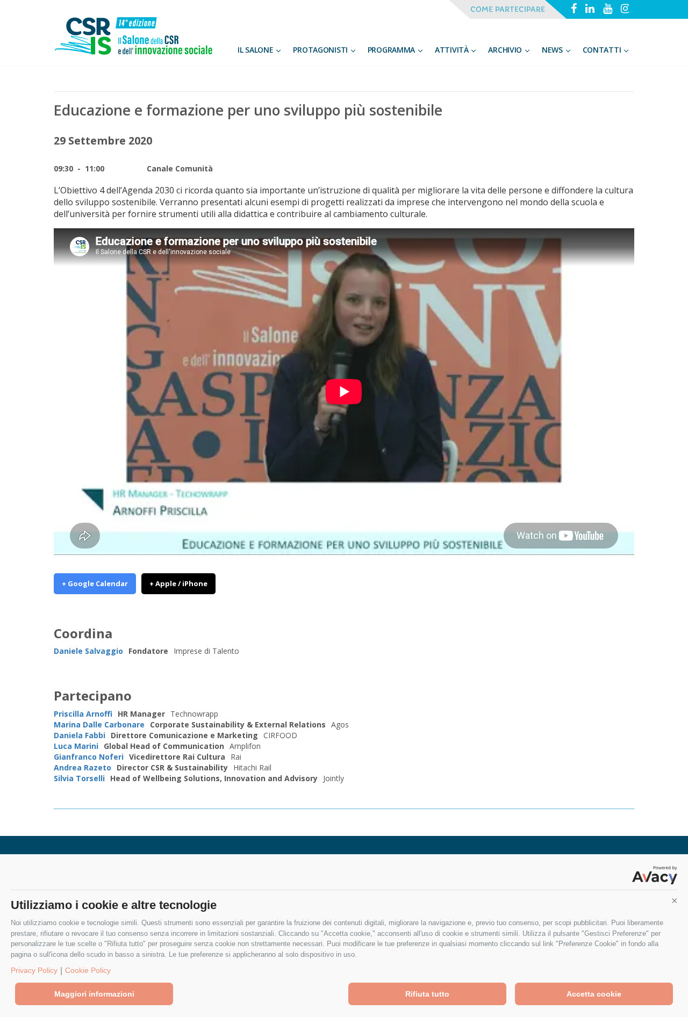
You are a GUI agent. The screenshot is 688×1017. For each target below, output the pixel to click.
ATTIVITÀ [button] (452, 50)
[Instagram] (625, 9)
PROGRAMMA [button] (392, 50)
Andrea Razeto (82, 767)
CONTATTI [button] (603, 50)
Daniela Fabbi (79, 735)
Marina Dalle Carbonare (99, 724)
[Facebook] (574, 9)
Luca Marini (76, 746)
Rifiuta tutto (427, 994)
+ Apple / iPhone (178, 583)
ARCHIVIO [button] (506, 50)
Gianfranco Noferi (89, 757)
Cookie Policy (88, 970)
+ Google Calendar (95, 583)
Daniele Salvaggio (88, 651)
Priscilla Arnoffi (83, 714)
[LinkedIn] (590, 9)
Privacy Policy (34, 970)
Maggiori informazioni (94, 994)
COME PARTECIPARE (507, 9)
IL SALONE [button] (256, 50)
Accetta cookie (594, 994)
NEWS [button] (553, 50)
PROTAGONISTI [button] (321, 50)
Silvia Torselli (79, 778)
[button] (674, 901)
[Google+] (608, 9)
